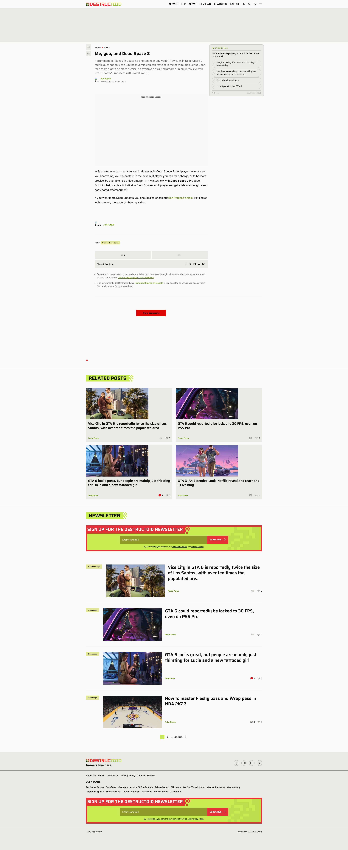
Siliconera (176, 787)
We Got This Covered (194, 787)
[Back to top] (87, 360)
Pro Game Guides (95, 787)
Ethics (101, 775)
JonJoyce (106, 78)
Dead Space (114, 243)
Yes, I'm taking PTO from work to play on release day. (237, 64)
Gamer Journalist (216, 787)
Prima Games (162, 787)
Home (98, 47)
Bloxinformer (161, 791)
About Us (91, 775)
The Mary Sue (113, 791)
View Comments (151, 313)
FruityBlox (147, 791)
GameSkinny (233, 787)
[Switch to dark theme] (255, 4)
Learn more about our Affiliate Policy (136, 277)
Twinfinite (111, 787)
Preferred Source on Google (149, 283)
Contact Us (113, 775)
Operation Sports (95, 791)
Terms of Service (179, 546)
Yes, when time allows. (228, 80)
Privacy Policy (197, 546)
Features (220, 4)
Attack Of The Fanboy (141, 787)
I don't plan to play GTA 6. (229, 86)
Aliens (104, 243)
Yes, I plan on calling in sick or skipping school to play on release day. (236, 72)
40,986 (178, 737)
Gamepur (123, 787)
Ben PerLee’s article (180, 197)
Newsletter (177, 4)
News (192, 4)
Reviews (205, 4)
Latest (234, 4)
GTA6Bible (175, 791)
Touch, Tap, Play (130, 791)
